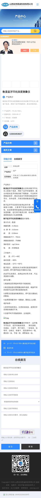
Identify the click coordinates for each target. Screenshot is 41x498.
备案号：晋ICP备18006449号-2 (23, 485)
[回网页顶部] (37, 201)
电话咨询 (37, 210)
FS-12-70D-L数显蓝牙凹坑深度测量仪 (26, 343)
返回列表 (10, 348)
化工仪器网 (15, 488)
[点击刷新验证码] (27, 432)
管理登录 (24, 488)
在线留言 (18, 159)
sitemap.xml (34, 488)
